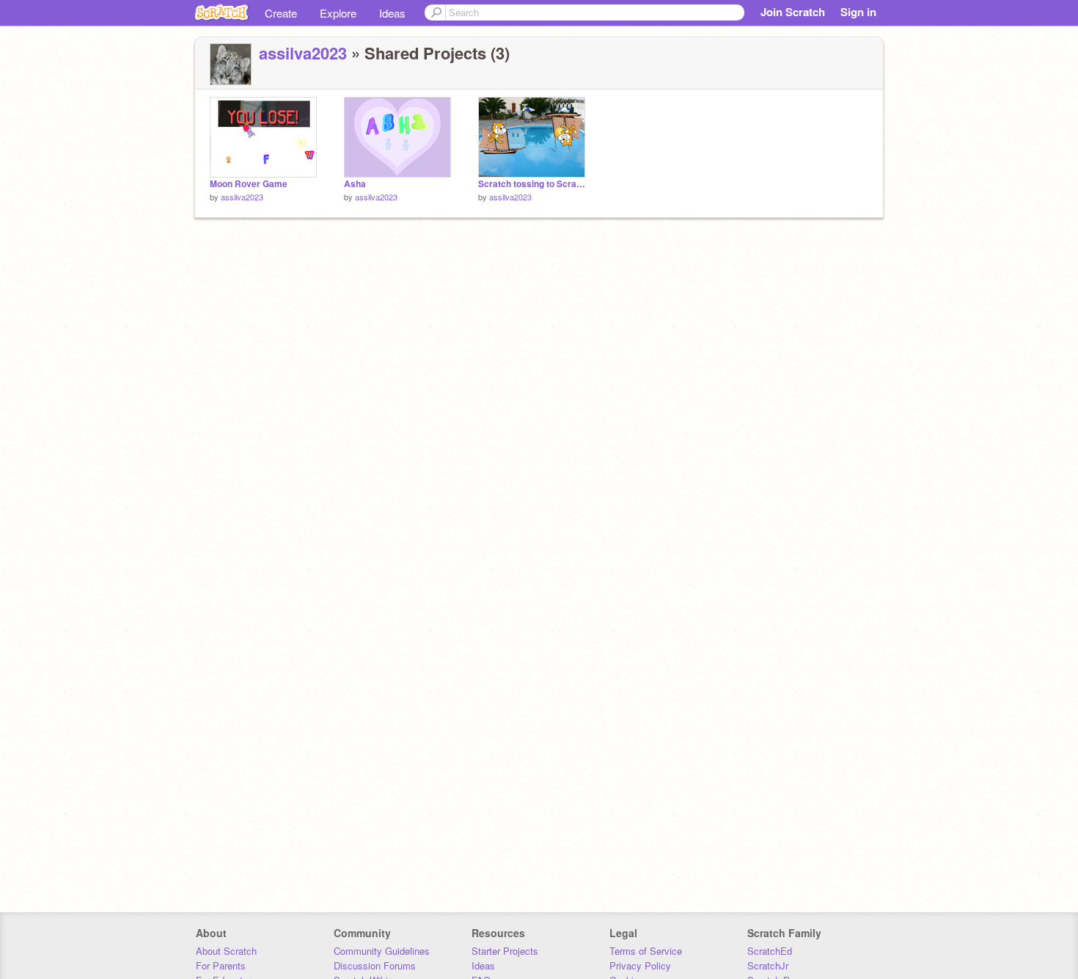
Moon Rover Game (248, 184)
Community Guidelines (382, 951)
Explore (338, 13)
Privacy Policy (640, 965)
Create (281, 13)
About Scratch (226, 951)
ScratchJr (767, 965)
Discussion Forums (375, 965)
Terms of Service (645, 951)
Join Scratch (792, 12)
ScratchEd (769, 951)
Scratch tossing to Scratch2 (531, 184)
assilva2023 (303, 53)
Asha (355, 184)
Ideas (392, 13)
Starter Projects (505, 951)
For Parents (221, 965)
